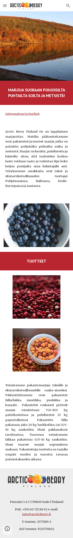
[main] (36, 93)
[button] (5, 5)
